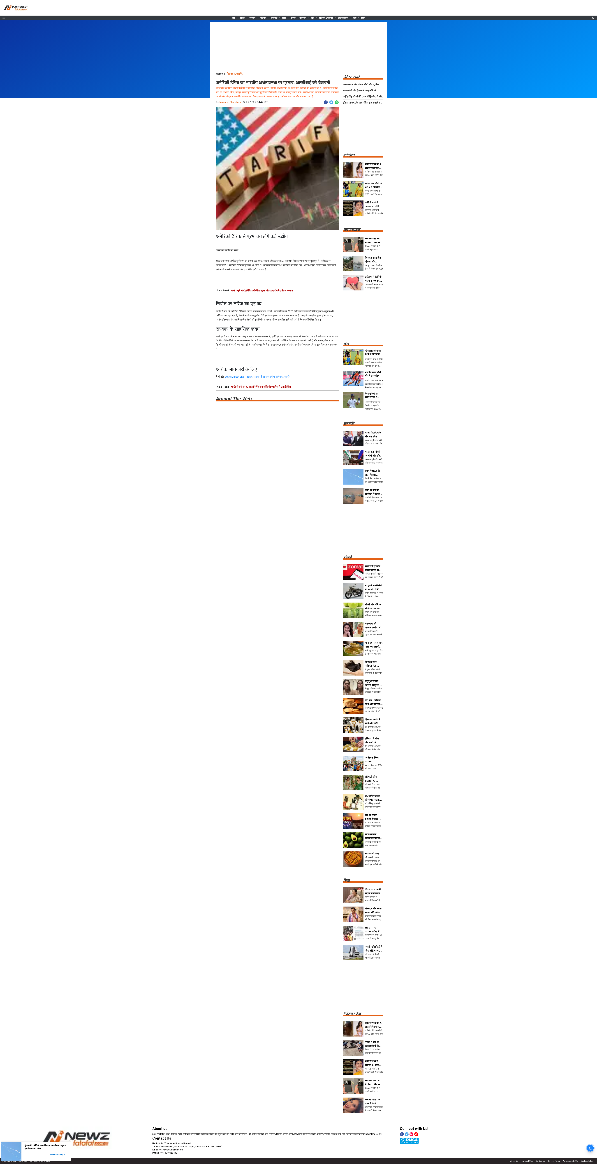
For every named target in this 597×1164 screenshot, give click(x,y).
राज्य (293, 18)
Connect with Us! (414, 1128)
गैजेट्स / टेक (352, 1014)
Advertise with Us (570, 1161)
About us (159, 1128)
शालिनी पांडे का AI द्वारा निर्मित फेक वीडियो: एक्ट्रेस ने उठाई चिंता (261, 386)
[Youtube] (416, 1134)
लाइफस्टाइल (343, 18)
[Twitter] (407, 1134)
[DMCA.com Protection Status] (409, 1140)
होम (233, 18)
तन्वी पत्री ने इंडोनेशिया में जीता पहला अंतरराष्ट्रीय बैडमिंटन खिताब (262, 290)
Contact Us (161, 1138)
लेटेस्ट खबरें (351, 77)
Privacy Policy (554, 1161)
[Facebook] (402, 1134)
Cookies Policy (587, 1161)
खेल (312, 18)
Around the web (234, 399)
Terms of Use (527, 1161)
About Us (514, 1161)
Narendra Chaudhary (230, 102)
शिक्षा (363, 18)
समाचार (252, 18)
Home (219, 73)
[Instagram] (411, 1134)
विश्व (284, 18)
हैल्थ (354, 18)
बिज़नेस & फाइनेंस (326, 18)
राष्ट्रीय (263, 18)
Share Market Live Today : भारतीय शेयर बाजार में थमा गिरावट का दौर (257, 376)
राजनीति (274, 18)
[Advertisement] (298, 43)
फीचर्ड (242, 18)
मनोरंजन (303, 18)
